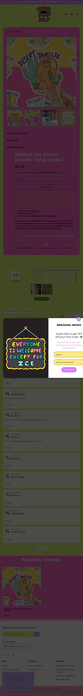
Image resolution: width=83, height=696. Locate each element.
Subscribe (68, 370)
